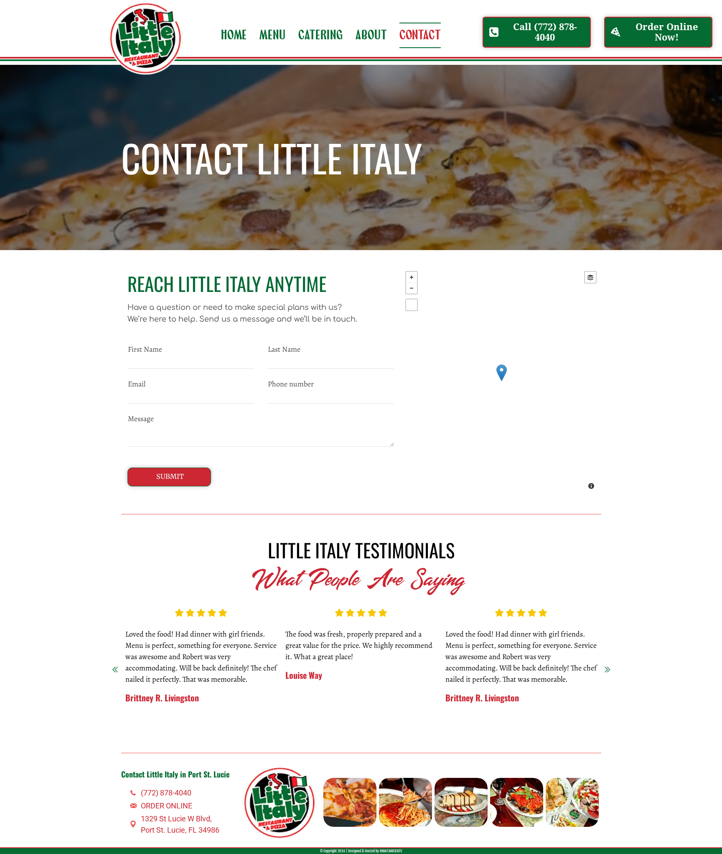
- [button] (411, 288)
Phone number (291, 384)
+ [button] (411, 277)
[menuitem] (234, 35)
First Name (145, 349)
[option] (269, 652)
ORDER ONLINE (166, 805)
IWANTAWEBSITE (391, 851)
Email (136, 384)
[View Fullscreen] (411, 304)
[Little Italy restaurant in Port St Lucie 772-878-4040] (349, 802)
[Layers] (590, 277)
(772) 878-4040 (166, 792)
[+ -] (501, 381)
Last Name (284, 349)
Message (141, 419)
